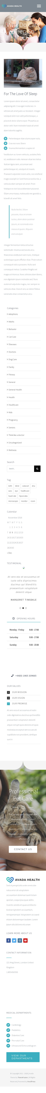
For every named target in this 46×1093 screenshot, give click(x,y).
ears (10, 491)
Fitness (12, 374)
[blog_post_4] (23, 60)
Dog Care (13, 359)
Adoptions (13, 314)
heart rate (12, 496)
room (33, 501)
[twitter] (14, 940)
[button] (24, 692)
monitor (24, 501)
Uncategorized (15, 442)
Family (11, 367)
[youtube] (25, 940)
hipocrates (23, 496)
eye (16, 491)
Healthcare (13, 404)
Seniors (12, 427)
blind (17, 486)
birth (10, 486)
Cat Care (12, 336)
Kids (10, 412)
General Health (15, 389)
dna (33, 486)
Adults (11, 321)
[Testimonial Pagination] (20, 608)
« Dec (9, 552)
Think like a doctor (16, 435)
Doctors (12, 351)
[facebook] (8, 940)
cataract (25, 486)
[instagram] (20, 940)
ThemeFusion (23, 1077)
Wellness (12, 450)
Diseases (12, 344)
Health (12, 397)
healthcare (25, 491)
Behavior (12, 329)
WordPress (31, 1081)
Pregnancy (13, 419)
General (12, 382)
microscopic (13, 501)
